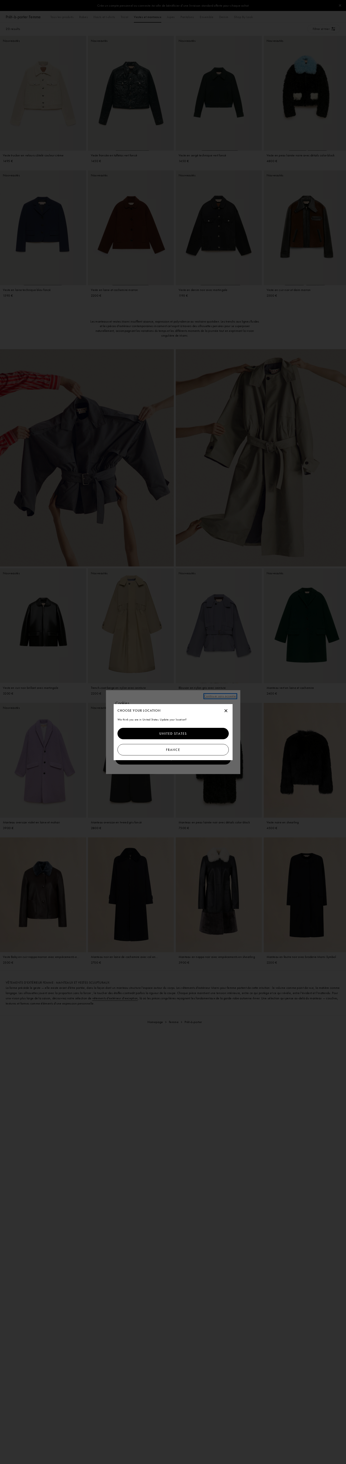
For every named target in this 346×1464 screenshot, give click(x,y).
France (173, 750)
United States (173, 733)
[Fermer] (226, 711)
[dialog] (173, 732)
